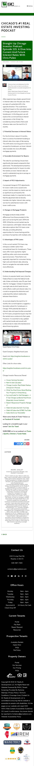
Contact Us (25, 695)
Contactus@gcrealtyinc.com (21, 714)
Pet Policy (17, 650)
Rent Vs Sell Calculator (13, 383)
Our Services (17, 665)
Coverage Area (15, 695)
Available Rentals (17, 642)
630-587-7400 (17, 563)
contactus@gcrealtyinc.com (17, 569)
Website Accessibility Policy (11, 717)
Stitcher (13, 434)
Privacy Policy (13, 693)
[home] (17, 4)
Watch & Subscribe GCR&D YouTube (18, 410)
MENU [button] (30, 6)
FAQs (17, 648)
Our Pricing (17, 668)
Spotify (6, 434)
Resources (17, 630)
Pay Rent (17, 625)
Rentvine (21, 690)
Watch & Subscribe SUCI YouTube (17, 408)
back (5, 534)
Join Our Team (13, 427)
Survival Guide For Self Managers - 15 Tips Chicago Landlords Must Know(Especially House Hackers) (18, 397)
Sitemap (4, 693)
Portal (17, 622)
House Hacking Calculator (15, 380)
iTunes (28, 431)
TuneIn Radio (21, 434)
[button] (8, 576)
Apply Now (17, 645)
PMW (19, 687)
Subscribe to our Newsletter (15, 413)
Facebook (8, 419)
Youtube (16, 419)
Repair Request (17, 627)
